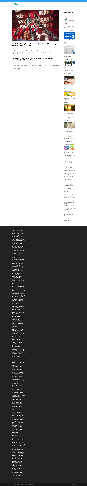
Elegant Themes (20, 484)
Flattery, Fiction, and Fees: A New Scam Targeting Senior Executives (69, 198)
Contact (70, 4)
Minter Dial (15, 48)
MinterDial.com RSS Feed (17, 231)
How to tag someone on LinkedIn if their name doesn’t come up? (69, 41)
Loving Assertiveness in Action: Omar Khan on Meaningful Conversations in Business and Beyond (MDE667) (69, 179)
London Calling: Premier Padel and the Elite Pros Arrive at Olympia (69, 202)
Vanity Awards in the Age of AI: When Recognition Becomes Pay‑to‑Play (69, 167)
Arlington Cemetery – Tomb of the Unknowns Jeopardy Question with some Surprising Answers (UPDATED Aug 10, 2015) (69, 114)
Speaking (45, 4)
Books (51, 4)
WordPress (31, 484)
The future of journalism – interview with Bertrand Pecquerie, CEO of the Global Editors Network (34, 59)
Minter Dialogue (26, 48)
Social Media (32, 48)
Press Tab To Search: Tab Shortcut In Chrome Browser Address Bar (69, 98)
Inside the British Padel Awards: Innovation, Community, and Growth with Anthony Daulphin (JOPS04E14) (69, 208)
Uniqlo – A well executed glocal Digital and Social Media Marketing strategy (69, 152)
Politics (25, 62)
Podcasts (57, 4)
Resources (64, 4)
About (39, 4)
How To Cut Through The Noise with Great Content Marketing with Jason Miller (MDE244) (34, 44)
